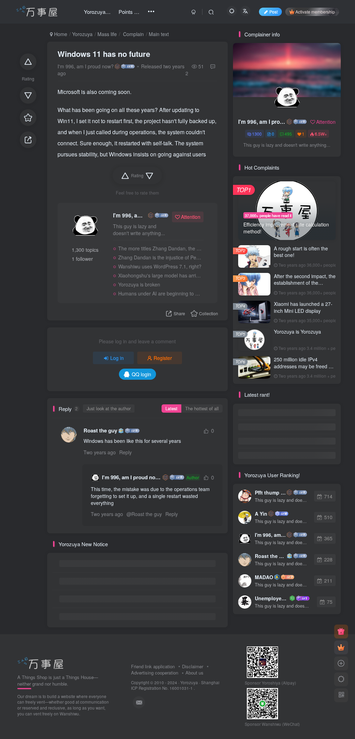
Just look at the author (109, 408)
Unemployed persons (271, 598)
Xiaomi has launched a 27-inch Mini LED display (303, 307)
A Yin (261, 513)
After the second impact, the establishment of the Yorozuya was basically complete (305, 286)
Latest (171, 408)
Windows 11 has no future (104, 53)
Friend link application (153, 666)
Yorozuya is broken (139, 284)
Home (60, 34)
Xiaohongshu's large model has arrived (160, 275)
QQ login (141, 374)
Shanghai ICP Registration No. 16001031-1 (175, 685)
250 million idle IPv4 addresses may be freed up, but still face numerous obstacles (305, 369)
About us (194, 672)
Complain (133, 34)
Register (163, 357)
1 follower (82, 258)
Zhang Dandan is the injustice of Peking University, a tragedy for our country (160, 257)
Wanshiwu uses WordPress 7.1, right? (159, 266)
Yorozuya (82, 34)
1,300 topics (85, 249)
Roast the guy (100, 430)
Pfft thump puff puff (270, 492)
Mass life (107, 34)
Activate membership (315, 12)
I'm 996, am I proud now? (86, 66)
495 (288, 134)
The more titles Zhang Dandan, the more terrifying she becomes (160, 248)
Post (273, 12)
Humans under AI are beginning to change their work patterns (160, 293)
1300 (257, 134)
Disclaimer (192, 666)
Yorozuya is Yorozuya (297, 331)
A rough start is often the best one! (301, 252)
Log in (117, 357)
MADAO (264, 577)
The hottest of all (202, 408)
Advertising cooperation (154, 672)
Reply (125, 452)
